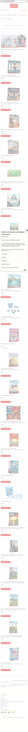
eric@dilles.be (4, 260)
